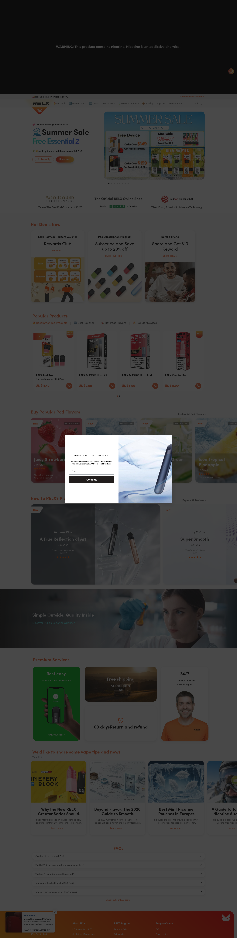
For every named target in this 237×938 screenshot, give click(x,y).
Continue (91, 479)
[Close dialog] (168, 438)
